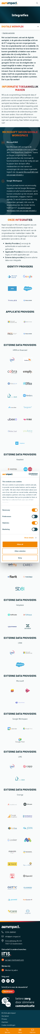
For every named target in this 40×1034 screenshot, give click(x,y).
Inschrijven (8, 991)
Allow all (20, 544)
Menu (20, 1032)
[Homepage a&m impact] (10, 3)
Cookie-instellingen (8, 1025)
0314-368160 (10, 932)
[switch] (35, 516)
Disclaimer (5, 1016)
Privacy (4, 1019)
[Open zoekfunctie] (36, 3)
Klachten (5, 1022)
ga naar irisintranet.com (14, 960)
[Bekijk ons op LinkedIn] (3, 981)
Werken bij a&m (11, 970)
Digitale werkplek (9, 33)
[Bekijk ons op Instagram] (8, 981)
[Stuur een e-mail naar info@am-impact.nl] (32, 1031)
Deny (20, 558)
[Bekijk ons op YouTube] (12, 981)
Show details (29, 538)
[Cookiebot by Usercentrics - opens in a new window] (29, 474)
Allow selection (20, 551)
